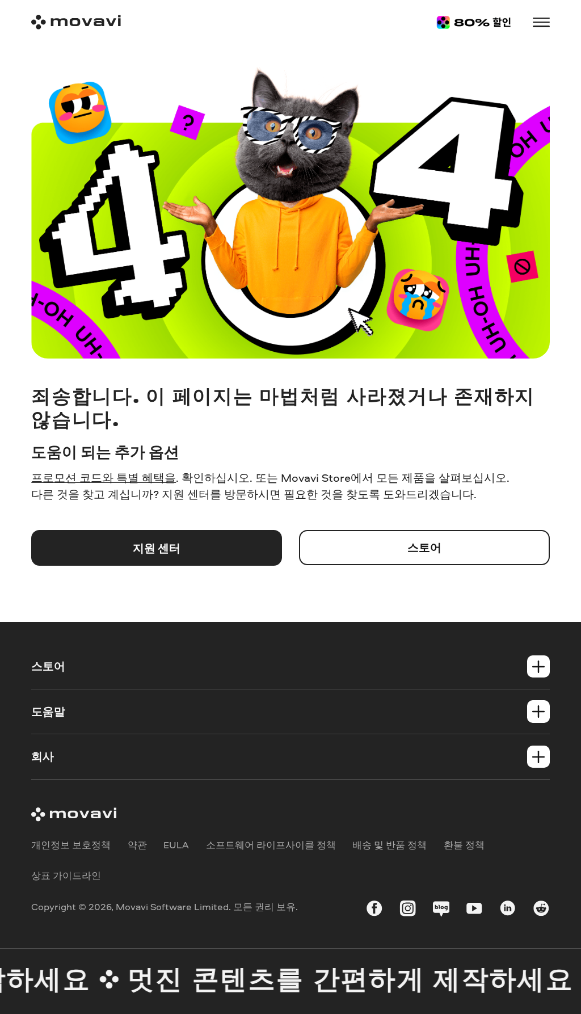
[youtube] (474, 910)
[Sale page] (473, 22)
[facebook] (374, 910)
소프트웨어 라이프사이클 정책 (271, 844)
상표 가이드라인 (66, 875)
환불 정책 (464, 844)
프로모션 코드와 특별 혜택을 (103, 477)
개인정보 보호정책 (71, 844)
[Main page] (76, 22)
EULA (176, 844)
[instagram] (407, 910)
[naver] (441, 910)
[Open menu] (541, 22)
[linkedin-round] (507, 910)
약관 (137, 844)
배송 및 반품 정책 (389, 844)
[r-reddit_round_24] (541, 910)
